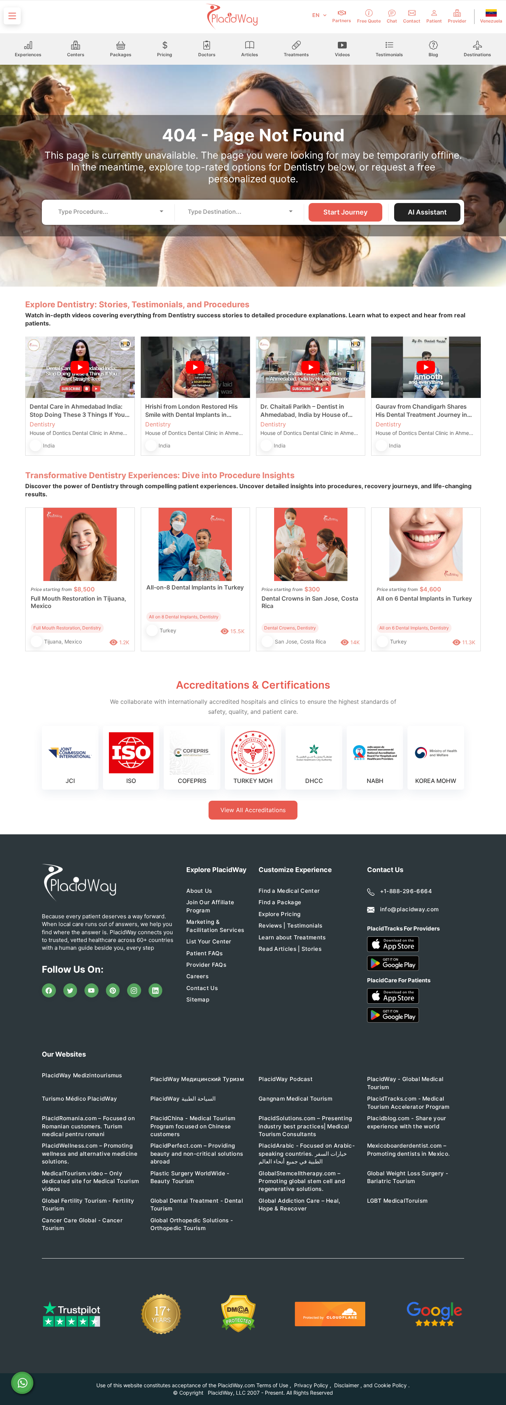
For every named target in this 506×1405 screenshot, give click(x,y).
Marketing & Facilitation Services (215, 925)
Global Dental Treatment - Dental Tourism (196, 1204)
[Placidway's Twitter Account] (70, 990)
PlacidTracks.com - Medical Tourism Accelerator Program (408, 1102)
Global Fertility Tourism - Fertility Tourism (88, 1204)
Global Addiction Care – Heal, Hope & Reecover (299, 1204)
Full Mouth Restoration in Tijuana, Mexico (78, 602)
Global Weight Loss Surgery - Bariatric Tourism (407, 1177)
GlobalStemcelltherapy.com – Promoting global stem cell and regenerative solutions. (302, 1181)
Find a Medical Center (289, 890)
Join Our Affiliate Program (210, 906)
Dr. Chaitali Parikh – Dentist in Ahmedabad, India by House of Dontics (304, 411)
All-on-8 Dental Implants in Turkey (195, 587)
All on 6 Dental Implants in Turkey (424, 598)
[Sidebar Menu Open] (12, 15)
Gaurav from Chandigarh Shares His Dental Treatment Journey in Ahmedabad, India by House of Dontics (421, 411)
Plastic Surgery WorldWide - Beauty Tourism (190, 1177)
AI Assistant (427, 212)
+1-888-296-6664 (406, 891)
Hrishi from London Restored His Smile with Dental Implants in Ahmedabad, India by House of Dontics (191, 411)
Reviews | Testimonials (291, 925)
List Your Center (209, 941)
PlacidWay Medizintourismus (82, 1075)
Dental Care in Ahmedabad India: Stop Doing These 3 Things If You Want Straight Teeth (77, 411)
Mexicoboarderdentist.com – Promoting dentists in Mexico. (408, 1149)
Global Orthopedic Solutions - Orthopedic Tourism (191, 1224)
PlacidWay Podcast (286, 1079)
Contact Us (202, 988)
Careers (197, 976)
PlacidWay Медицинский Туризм (197, 1079)
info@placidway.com (409, 909)
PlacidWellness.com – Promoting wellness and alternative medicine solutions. (89, 1153)
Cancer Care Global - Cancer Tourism (82, 1224)
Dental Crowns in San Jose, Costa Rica (310, 602)
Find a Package (280, 902)
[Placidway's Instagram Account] (134, 990)
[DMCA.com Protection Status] (238, 1314)
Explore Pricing (280, 914)
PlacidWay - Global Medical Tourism (405, 1082)
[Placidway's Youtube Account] (91, 990)
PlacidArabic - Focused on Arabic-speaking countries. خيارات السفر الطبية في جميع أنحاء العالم (307, 1153)
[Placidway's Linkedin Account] (156, 990)
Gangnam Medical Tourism (295, 1098)
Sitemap (197, 999)
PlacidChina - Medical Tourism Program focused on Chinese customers (193, 1126)
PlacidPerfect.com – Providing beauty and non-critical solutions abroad (196, 1153)
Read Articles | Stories (290, 948)
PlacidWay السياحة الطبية (183, 1098)
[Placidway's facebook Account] (49, 990)
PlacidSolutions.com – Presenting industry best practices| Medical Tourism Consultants (305, 1126)
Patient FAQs (204, 953)
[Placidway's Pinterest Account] (113, 990)
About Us (199, 890)
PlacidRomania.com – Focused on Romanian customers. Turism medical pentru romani (88, 1126)
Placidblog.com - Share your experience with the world (406, 1122)
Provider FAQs (206, 964)
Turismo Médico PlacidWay (79, 1098)
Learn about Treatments (292, 937)
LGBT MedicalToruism (397, 1200)
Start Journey (345, 212)
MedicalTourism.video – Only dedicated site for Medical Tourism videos (90, 1181)
